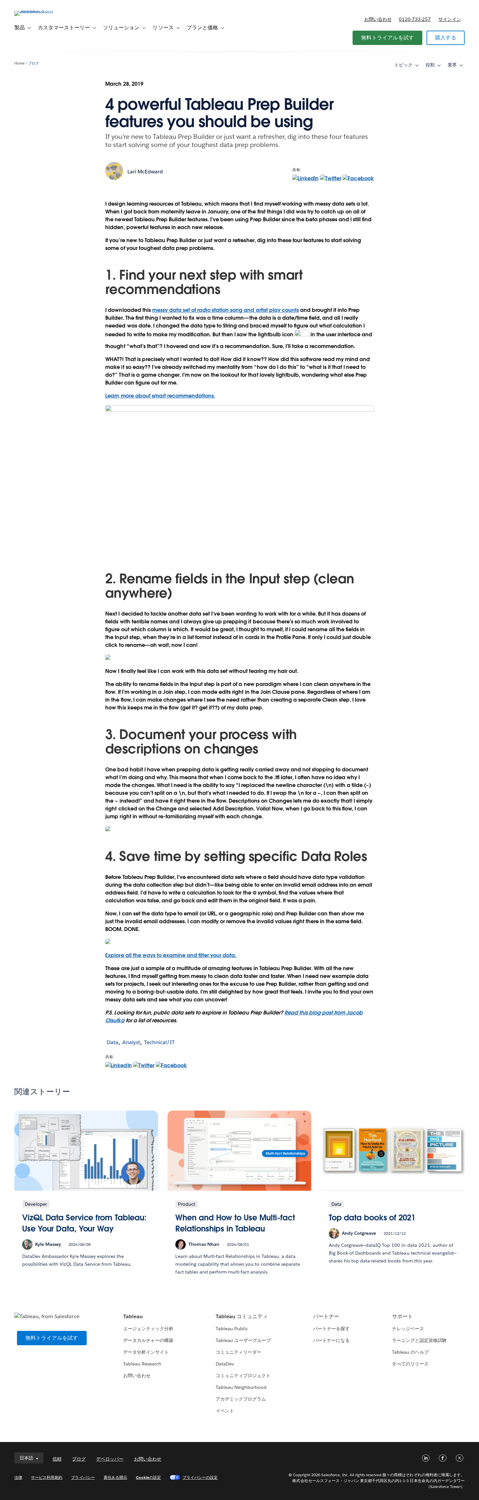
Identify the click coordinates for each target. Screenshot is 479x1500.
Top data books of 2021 (372, 1218)
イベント (225, 1411)
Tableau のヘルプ (410, 1352)
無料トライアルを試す (387, 37)
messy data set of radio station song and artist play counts (225, 310)
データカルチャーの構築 (148, 1340)
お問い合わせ (378, 19)
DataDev (225, 1364)
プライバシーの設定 (200, 1477)
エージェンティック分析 (148, 1329)
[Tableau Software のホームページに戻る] (38, 10)
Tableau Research (142, 1364)
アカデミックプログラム (241, 1399)
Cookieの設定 (148, 1477)
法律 (18, 1477)
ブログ (33, 63)
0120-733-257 (415, 19)
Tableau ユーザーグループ (243, 1340)
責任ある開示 (115, 1477)
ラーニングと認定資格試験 (419, 1340)
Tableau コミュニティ (242, 1316)
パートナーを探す (331, 1329)
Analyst (131, 1042)
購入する (445, 37)
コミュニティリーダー (238, 1352)
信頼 (57, 1459)
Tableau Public (232, 1329)
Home (19, 63)
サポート (402, 1316)
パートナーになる (331, 1340)
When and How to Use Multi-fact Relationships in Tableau (235, 1223)
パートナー (326, 1316)
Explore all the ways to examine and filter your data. (170, 955)
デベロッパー (109, 1459)
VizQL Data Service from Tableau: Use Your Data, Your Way (84, 1223)
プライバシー (82, 1477)
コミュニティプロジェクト (243, 1375)
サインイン (449, 19)
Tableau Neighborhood (241, 1387)
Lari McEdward (145, 171)
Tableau (133, 1316)
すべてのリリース (410, 1364)
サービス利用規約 (46, 1477)
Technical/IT (159, 1042)
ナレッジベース (408, 1329)
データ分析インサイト (146, 1352)
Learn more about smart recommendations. (160, 395)
